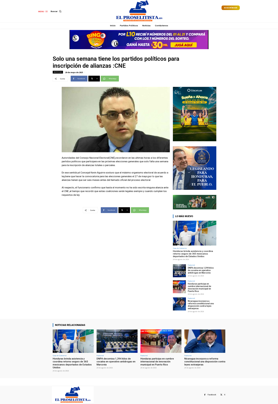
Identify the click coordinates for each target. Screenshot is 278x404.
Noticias (58, 72)
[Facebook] (204, 394)
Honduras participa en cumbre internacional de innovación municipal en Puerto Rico (199, 287)
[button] (57, 11)
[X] (221, 394)
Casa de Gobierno (180, 248)
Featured (191, 265)
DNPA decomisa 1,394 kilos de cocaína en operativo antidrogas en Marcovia (201, 270)
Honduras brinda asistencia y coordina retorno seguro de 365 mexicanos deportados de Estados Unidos (193, 254)
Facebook (212, 395)
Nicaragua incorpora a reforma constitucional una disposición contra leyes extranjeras (201, 304)
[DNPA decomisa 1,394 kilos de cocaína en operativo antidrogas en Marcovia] (179, 270)
